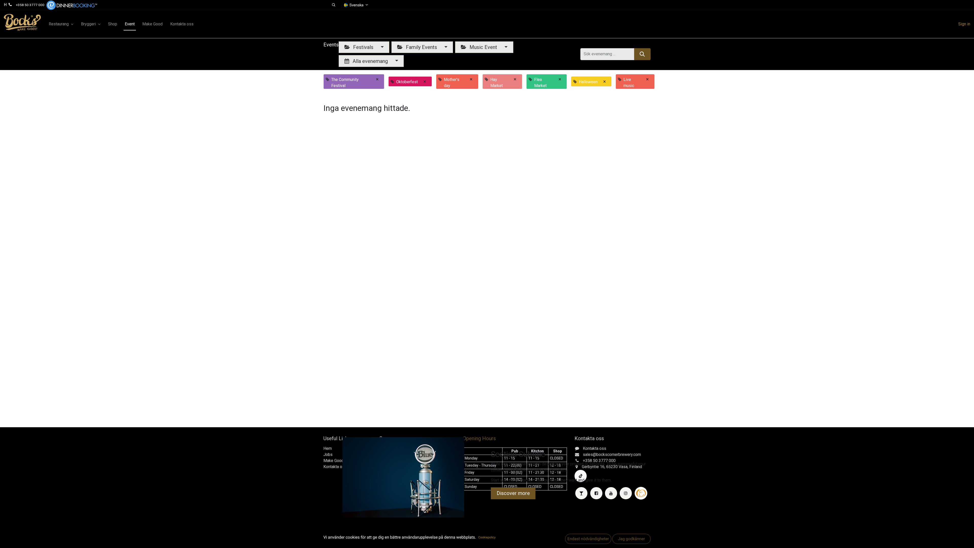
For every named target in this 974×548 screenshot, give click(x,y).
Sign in (964, 24)
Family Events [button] (421, 47)
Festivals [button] (363, 47)
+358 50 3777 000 (30, 5)
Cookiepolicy (487, 537)
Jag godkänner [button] (631, 538)
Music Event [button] (483, 47)
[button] (333, 5)
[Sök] (642, 54)
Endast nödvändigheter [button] (588, 538)
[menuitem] (112, 24)
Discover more (513, 493)
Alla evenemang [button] (370, 61)
